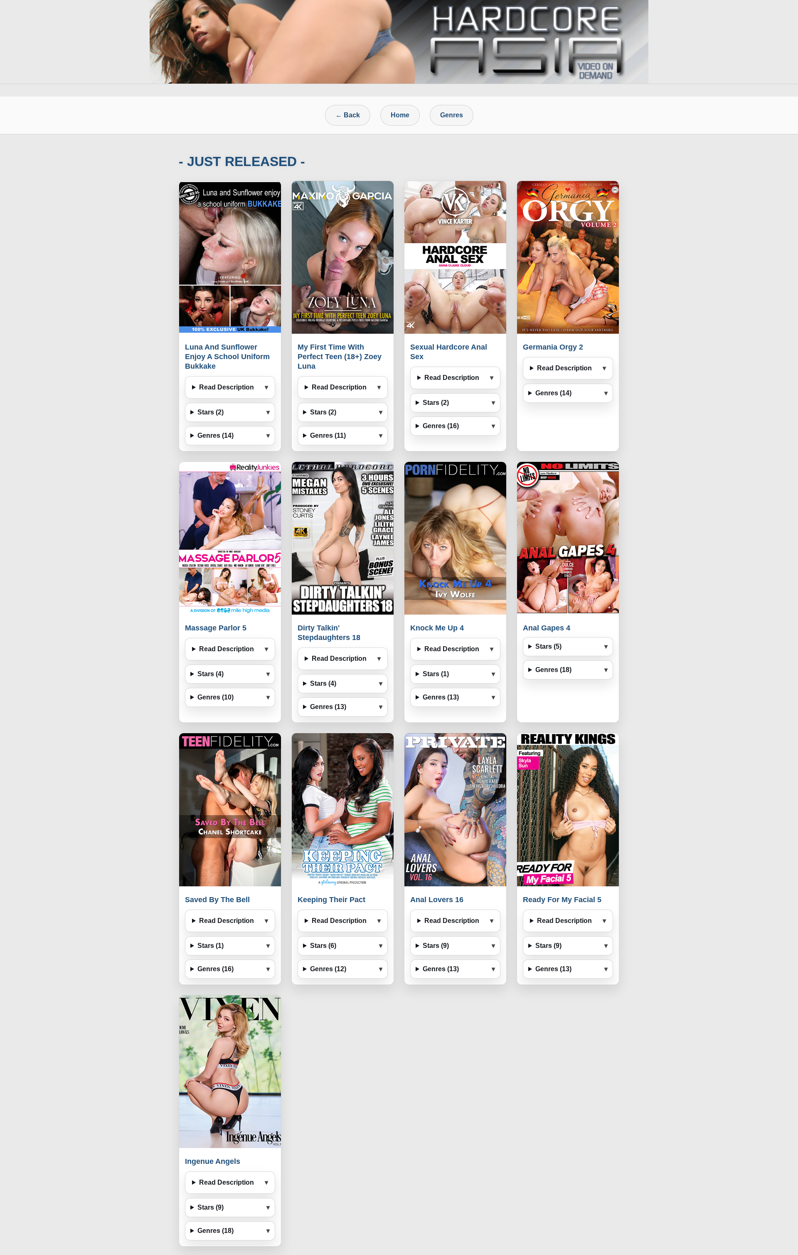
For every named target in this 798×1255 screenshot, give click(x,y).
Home (400, 115)
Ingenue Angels (212, 1161)
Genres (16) (441, 425)
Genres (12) (328, 968)
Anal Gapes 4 (546, 628)
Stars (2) (210, 412)
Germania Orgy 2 (553, 347)
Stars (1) (436, 673)
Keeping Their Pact (331, 899)
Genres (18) (553, 669)
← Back (347, 115)
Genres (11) (328, 435)
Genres (451, 115)
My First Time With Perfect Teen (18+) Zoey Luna (340, 356)
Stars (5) (548, 646)
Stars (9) (436, 945)
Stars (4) (210, 673)
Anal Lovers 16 (436, 899)
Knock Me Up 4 (437, 628)
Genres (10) (215, 697)
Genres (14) (215, 435)
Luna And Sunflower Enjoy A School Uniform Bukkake (227, 356)
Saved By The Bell (217, 899)
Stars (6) (323, 945)
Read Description (226, 387)
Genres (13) (328, 706)
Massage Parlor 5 (215, 628)
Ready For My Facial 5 (562, 899)
